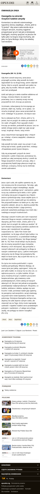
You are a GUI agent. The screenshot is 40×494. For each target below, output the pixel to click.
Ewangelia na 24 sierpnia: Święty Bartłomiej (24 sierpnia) (15, 342)
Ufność (4, 319)
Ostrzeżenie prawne (18, 483)
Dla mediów (5, 492)
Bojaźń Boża (18, 319)
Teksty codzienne (10, 390)
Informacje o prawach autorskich (12, 489)
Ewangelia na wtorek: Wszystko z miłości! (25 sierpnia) (15, 348)
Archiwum (14, 492)
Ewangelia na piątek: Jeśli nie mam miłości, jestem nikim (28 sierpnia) (16, 366)
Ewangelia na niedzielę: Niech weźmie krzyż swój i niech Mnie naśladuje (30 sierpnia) (18, 378)
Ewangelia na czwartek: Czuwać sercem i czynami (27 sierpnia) (15, 360)
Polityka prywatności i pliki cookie (12, 486)
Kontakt (28, 489)
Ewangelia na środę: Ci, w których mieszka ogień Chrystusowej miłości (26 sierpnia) (19, 354)
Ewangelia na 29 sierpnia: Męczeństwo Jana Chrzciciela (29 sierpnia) (18, 372)
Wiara (10, 319)
